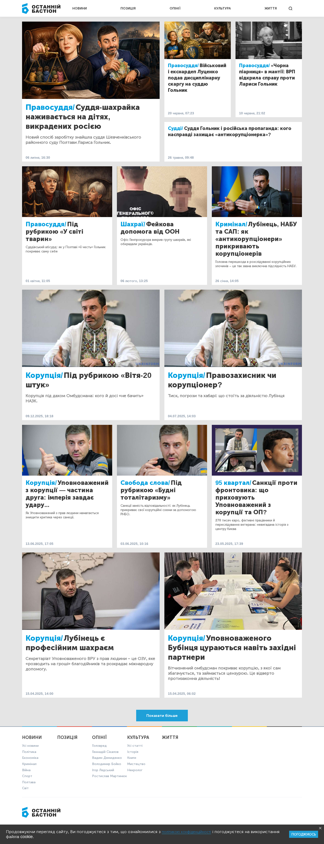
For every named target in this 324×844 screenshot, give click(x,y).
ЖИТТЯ (270, 8)
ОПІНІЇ (175, 8)
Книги (131, 758)
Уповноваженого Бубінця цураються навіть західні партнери (232, 648)
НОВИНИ (79, 8)
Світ (25, 788)
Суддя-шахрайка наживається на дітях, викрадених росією (83, 117)
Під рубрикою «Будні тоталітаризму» (151, 490)
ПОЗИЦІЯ (128, 8)
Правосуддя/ (50, 107)
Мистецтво (136, 764)
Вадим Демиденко (107, 758)
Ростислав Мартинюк (109, 776)
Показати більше (162, 715)
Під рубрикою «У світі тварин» (54, 232)
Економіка (30, 758)
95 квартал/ (233, 483)
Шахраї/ (132, 224)
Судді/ (175, 128)
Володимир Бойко (106, 764)
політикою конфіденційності (186, 832)
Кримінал (29, 764)
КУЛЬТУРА (222, 8)
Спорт (27, 776)
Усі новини (30, 746)
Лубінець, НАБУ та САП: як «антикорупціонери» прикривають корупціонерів (256, 239)
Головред (99, 746)
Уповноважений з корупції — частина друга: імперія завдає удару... (67, 494)
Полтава (29, 782)
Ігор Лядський (103, 770)
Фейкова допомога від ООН (150, 228)
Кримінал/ (231, 224)
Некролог (134, 770)
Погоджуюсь (304, 834)
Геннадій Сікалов (105, 752)
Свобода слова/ (145, 483)
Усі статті (135, 746)
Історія (132, 752)
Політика (29, 752)
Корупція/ (44, 375)
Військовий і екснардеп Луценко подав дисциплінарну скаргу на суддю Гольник (197, 78)
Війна (26, 770)
